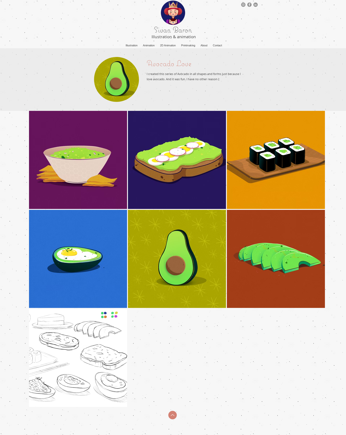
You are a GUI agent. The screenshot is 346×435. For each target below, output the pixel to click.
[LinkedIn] (255, 5)
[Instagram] (243, 5)
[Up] (172, 415)
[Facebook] (249, 5)
